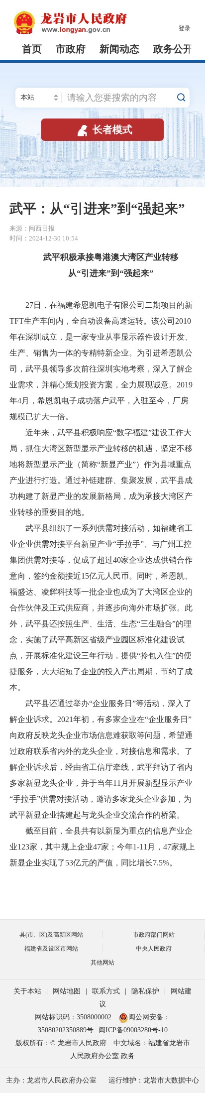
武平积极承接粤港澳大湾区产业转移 (102, 257)
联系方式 (106, 991)
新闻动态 (119, 48)
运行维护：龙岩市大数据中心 (153, 1080)
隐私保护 (145, 991)
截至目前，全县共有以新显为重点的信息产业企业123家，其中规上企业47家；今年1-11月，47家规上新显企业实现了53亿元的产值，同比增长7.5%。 (102, 847)
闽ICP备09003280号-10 (133, 1030)
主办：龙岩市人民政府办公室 (51, 1080)
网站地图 (67, 991)
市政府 (71, 48)
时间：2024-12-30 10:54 (43, 238)
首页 (32, 48)
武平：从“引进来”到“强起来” (97, 208)
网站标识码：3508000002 (74, 1017)
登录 (185, 28)
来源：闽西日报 (32, 228)
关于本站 (27, 991)
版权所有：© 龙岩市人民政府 (60, 1043)
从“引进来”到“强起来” (102, 273)
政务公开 (173, 48)
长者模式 (103, 129)
